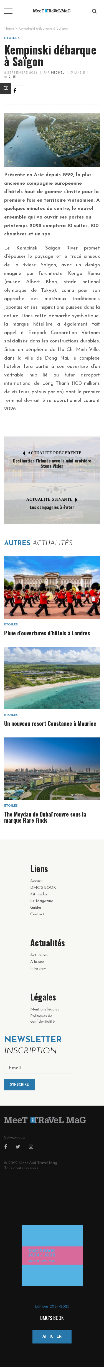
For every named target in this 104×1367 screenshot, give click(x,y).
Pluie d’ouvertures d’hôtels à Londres (47, 633)
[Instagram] (31, 1147)
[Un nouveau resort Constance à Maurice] (52, 678)
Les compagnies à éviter (52, 507)
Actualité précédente (54, 453)
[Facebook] (5, 1147)
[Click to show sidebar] (5, 88)
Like (79, 72)
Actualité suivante (49, 499)
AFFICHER (52, 1337)
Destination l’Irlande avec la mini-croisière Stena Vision (52, 463)
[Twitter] (18, 1147)
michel (58, 72)
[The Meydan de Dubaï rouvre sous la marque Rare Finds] (52, 768)
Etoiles (12, 38)
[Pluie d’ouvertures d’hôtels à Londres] (52, 587)
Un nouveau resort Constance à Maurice (50, 723)
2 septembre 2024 (20, 72)
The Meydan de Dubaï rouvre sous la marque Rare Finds (45, 817)
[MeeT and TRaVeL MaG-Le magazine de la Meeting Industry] (52, 10)
